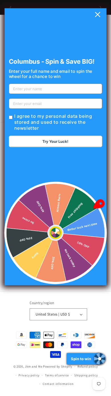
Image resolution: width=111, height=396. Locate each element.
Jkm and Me (34, 366)
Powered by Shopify (57, 366)
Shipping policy (86, 375)
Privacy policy (29, 375)
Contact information (58, 384)
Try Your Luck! (55, 141)
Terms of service (57, 375)
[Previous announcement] (10, 7)
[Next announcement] (100, 7)
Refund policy (87, 366)
